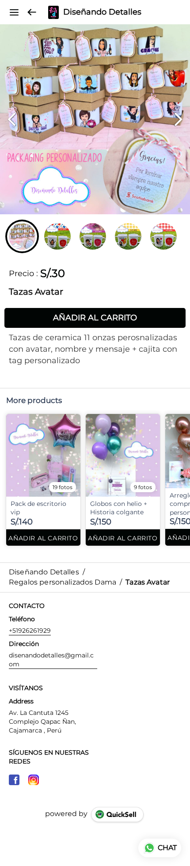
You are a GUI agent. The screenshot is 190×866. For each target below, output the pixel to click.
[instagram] (34, 780)
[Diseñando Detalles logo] (53, 12)
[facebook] (14, 780)
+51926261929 (30, 630)
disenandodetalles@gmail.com (51, 659)
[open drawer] (14, 12)
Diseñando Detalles (102, 12)
